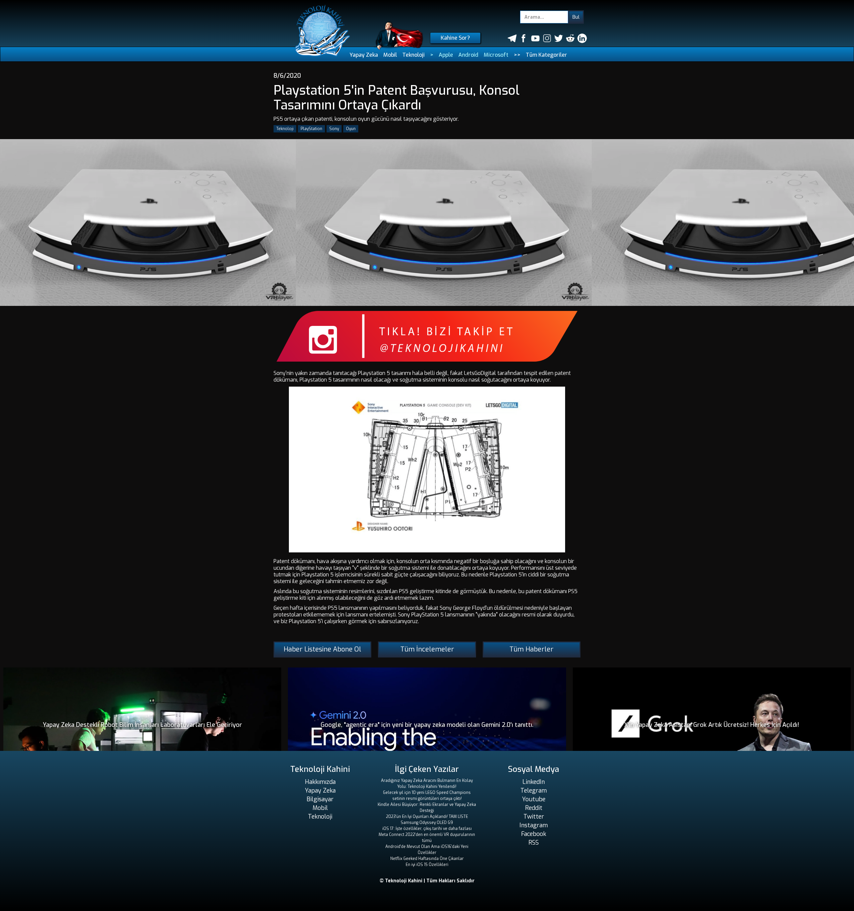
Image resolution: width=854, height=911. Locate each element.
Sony (334, 128)
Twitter (533, 817)
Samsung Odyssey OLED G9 (427, 822)
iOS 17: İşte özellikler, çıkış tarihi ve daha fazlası (427, 828)
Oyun (351, 128)
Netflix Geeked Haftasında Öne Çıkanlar (427, 858)
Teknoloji (413, 54)
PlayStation (311, 128)
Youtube (533, 799)
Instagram (533, 825)
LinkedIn (533, 782)
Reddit (533, 808)
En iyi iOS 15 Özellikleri (427, 864)
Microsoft (496, 54)
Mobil (390, 54)
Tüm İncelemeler (427, 649)
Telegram (533, 791)
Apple (446, 54)
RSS (533, 843)
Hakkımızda (320, 782)
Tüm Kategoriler (546, 54)
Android (468, 54)
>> (517, 54)
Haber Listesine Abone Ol (322, 649)
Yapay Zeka (364, 54)
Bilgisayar (320, 799)
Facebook (533, 834)
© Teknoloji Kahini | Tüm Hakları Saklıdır (427, 881)
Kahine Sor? (455, 37)
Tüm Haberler (531, 649)
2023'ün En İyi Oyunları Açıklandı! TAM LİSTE (427, 816)
